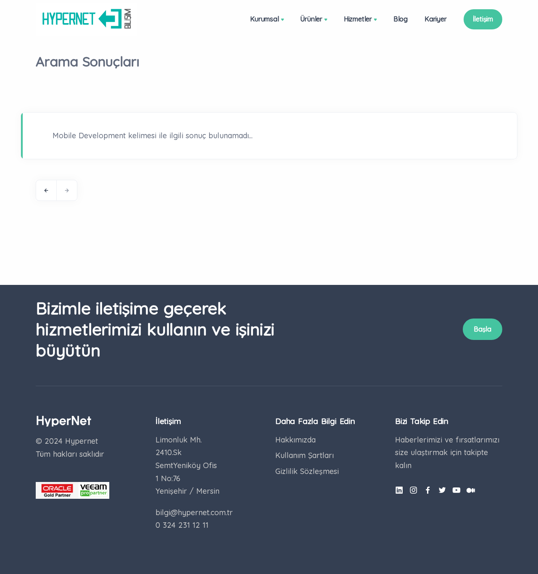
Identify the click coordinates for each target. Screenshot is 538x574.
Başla (482, 329)
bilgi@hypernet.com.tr (194, 512)
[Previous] (46, 190)
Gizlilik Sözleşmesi (307, 471)
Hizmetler (358, 19)
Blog (400, 19)
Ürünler (311, 19)
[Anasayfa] (86, 19)
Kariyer (436, 19)
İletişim (483, 19)
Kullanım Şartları (304, 455)
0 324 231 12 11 (182, 525)
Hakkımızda (295, 440)
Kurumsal (264, 19)
